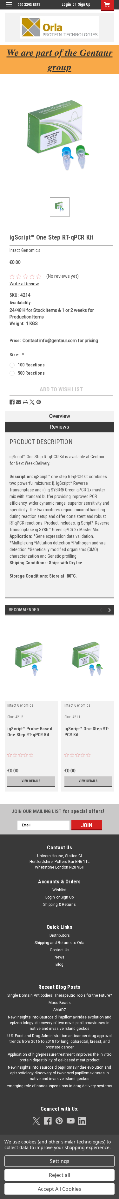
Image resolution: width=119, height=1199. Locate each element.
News (59, 957)
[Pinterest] (38, 402)
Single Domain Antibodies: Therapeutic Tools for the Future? (59, 995)
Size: (17, 354)
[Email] (18, 402)
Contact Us (59, 950)
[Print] (25, 402)
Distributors (60, 935)
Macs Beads (60, 1002)
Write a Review (24, 283)
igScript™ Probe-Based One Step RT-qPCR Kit (29, 731)
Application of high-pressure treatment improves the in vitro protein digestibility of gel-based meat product (59, 1057)
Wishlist (59, 890)
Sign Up (84, 4)
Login (66, 4)
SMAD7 (59, 1010)
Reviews (59, 427)
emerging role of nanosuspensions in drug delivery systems (59, 1086)
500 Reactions (31, 373)
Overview (59, 416)
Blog (59, 964)
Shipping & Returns (59, 904)
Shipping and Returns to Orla (59, 943)
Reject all (59, 1175)
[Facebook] (12, 402)
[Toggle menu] (8, 8)
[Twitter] (32, 402)
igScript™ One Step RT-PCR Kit (86, 731)
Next (110, 610)
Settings (59, 1161)
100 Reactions (31, 364)
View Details (31, 781)
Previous (101, 610)
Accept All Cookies (59, 1188)
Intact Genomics (20, 705)
